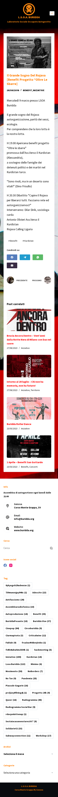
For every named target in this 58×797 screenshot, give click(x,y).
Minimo (36, 664)
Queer (11, 699)
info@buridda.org (24, 518)
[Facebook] (12, 257)
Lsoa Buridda (15, 664)
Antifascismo (15, 599)
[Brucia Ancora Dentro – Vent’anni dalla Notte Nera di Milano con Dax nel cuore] (29, 320)
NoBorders (35, 671)
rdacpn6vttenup (16, 714)
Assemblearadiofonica (20, 606)
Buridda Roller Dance (19, 424)
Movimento (14, 671)
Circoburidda (33, 628)
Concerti (33, 466)
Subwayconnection (18, 735)
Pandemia (29, 678)
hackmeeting (43, 649)
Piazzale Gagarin (17, 685)
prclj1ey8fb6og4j (16, 692)
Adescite (39, 592)
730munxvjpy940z (16, 592)
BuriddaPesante (17, 621)
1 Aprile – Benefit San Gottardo (25, 462)
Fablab (11, 642)
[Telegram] (25, 257)
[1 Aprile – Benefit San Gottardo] (29, 446)
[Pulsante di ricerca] (51, 548)
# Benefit (13, 240)
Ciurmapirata (14, 635)
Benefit (27, 90)
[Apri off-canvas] (52, 13)
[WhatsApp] (38, 257)
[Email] (12, 265)
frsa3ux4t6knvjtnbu (34, 642)
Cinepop (12, 628)
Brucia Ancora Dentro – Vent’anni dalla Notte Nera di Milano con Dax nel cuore (29, 339)
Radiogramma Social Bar (20, 707)
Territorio (35, 390)
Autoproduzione (17, 614)
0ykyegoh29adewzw (18, 585)
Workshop (43, 735)
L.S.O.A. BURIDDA (29, 17)
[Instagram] (10, 565)
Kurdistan (34, 656)
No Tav (11, 678)
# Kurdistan (28, 240)
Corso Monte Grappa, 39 (27, 507)
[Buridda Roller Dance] (29, 408)
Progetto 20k (41, 692)
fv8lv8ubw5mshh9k (17, 649)
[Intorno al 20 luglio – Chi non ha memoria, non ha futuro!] (29, 366)
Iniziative (38, 90)
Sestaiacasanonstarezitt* (21, 721)
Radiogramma (32, 699)
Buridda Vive (42, 621)
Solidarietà (14, 728)
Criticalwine (37, 635)
